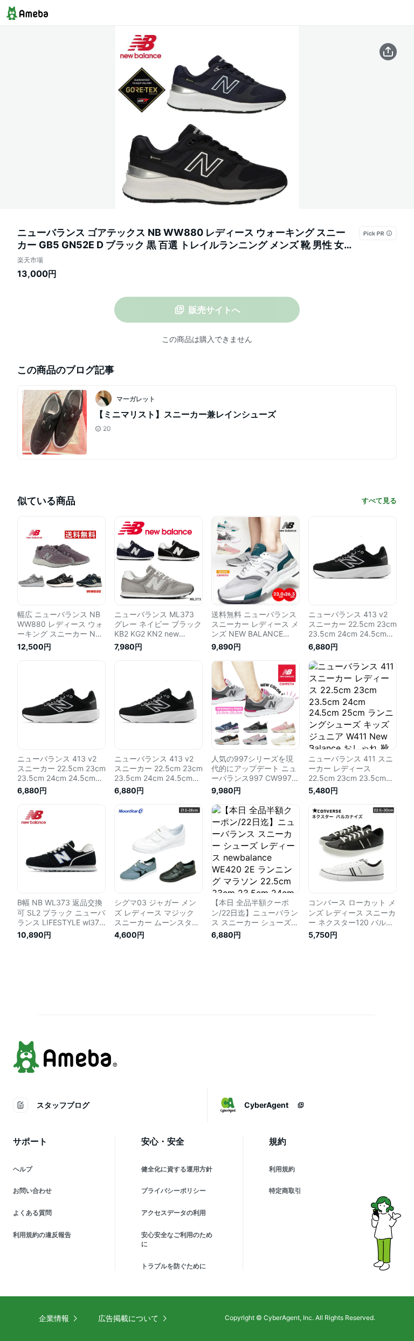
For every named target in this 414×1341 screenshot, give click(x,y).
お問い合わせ (32, 1190)
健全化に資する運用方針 (176, 1169)
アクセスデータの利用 (173, 1213)
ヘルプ (22, 1169)
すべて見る (379, 500)
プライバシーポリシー (173, 1190)
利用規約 (282, 1169)
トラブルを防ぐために (173, 1266)
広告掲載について (128, 1318)
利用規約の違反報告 (42, 1235)
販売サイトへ (214, 309)
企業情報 (54, 1318)
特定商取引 (285, 1190)
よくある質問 (32, 1213)
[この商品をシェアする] (388, 51)
